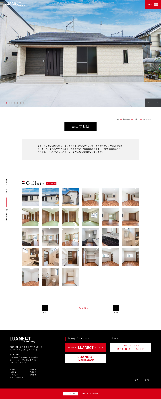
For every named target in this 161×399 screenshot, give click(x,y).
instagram (6, 216)
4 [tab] (14, 103)
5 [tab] (17, 103)
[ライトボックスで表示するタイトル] (30, 197)
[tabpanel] (80, 53)
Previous (149, 103)
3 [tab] (11, 103)
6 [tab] (20, 103)
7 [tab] (23, 103)
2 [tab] (9, 103)
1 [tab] (6, 103)
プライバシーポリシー (143, 380)
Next (157, 103)
